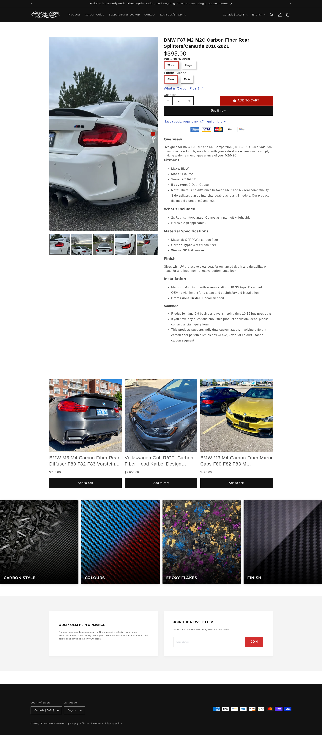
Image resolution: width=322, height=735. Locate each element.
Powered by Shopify (67, 723)
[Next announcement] (290, 3)
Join (254, 641)
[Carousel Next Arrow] (153, 134)
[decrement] (168, 101)
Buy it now (218, 110)
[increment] (189, 101)
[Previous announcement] (32, 3)
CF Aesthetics (47, 723)
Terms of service (91, 723)
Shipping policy (113, 723)
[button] (272, 15)
